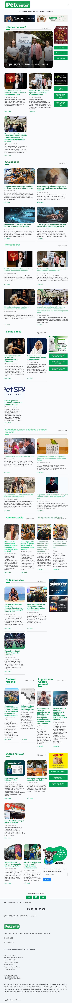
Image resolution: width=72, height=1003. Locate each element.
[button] (5, 49)
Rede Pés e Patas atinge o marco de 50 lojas (14, 822)
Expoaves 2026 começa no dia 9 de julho (19, 456)
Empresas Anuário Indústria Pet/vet (11, 779)
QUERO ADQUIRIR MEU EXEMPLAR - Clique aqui (20, 916)
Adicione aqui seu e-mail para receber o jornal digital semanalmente (55, 870)
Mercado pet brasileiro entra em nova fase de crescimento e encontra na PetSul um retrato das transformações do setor (15, 137)
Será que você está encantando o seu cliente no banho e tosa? (36, 357)
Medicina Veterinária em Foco (13, 957)
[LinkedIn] (36, 897)
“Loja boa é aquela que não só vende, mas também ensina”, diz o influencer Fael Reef (52, 496)
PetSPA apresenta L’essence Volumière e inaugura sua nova (13, 402)
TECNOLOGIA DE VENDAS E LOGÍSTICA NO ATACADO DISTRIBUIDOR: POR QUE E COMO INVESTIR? (60, 714)
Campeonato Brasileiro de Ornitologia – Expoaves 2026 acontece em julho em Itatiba (52, 458)
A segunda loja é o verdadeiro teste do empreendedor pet (60, 544)
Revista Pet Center (10, 955)
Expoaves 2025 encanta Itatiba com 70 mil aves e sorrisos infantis (18, 496)
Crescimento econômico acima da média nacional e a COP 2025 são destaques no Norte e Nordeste (11, 710)
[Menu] (67, 4)
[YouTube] (36, 909)
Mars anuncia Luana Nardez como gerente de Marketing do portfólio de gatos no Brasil (11, 546)
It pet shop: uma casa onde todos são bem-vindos (37, 779)
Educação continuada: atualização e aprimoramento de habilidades (17, 308)
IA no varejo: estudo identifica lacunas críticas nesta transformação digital (51, 225)
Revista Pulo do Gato (11, 962)
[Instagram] (32, 909)
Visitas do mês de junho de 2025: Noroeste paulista (27, 708)
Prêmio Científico (9, 969)
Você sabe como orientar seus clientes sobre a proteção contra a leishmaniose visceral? (52, 188)
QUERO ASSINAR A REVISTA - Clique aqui (17, 902)
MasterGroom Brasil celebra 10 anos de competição (12, 653)
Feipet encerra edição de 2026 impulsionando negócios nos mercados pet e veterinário (43, 546)
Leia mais (7, 111)
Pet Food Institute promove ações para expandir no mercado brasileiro (39, 92)
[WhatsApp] (43, 897)
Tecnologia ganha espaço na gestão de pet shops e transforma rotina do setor (18, 187)
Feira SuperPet (8, 964)
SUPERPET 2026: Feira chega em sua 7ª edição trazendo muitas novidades (32, 865)
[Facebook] (29, 897)
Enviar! (47, 879)
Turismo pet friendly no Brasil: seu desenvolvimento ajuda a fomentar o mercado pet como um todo (13, 608)
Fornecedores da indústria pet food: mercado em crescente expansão (17, 225)
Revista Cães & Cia (10, 960)
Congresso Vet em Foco (12, 967)
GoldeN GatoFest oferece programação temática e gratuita (12, 864)
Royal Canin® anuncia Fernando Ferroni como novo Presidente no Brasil (15, 92)
